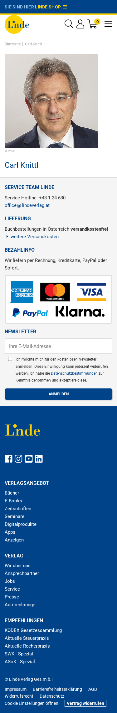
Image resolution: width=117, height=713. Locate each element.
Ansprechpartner (22, 573)
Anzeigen (14, 540)
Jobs (10, 581)
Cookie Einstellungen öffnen (31, 703)
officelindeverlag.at (27, 205)
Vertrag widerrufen (85, 703)
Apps (10, 532)
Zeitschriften (18, 508)
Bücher (12, 493)
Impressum (16, 689)
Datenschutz (52, 696)
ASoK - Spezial (20, 661)
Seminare (14, 516)
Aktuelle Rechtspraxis (27, 646)
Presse (12, 597)
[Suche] (69, 25)
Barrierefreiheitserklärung (57, 689)
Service (12, 589)
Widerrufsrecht (19, 696)
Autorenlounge (20, 605)
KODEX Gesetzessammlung (33, 630)
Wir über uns (18, 565)
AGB (92, 689)
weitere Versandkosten (35, 236)
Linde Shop (49, 6)
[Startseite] (17, 24)
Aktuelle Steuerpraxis (27, 638)
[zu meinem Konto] (80, 25)
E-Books (13, 501)
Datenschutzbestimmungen (75, 373)
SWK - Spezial (19, 654)
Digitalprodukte (21, 524)
